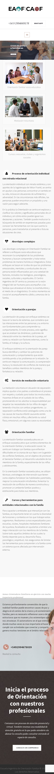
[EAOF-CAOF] (27, 9)
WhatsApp (38, 23)
